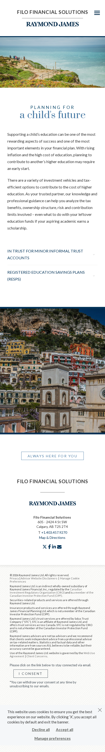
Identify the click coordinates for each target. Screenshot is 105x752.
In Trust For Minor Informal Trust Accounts (45, 254)
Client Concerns (36, 656)
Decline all (41, 729)
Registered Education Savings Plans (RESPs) (46, 275)
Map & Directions (52, 537)
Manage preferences (52, 738)
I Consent (31, 673)
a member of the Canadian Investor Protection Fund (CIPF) (52, 594)
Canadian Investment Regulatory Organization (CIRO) (46, 591)
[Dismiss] (100, 710)
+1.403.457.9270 (54, 532)
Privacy (14, 578)
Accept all (64, 729)
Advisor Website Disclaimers (39, 578)
